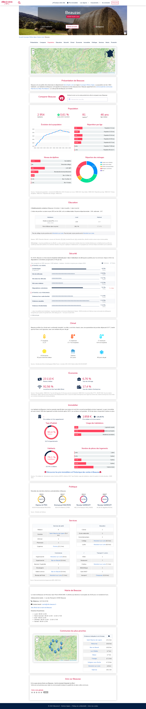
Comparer (43, 42)
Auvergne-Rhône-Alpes (30, 37)
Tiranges (94, 659)
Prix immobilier (73, 3)
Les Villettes (94, 651)
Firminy (55, 546)
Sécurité (66, 42)
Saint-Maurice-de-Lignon (57, 533)
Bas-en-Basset (55, 560)
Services (101, 42)
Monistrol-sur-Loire (57, 233)
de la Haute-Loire (69, 85)
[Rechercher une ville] (19, 2)
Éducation (59, 42)
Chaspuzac (99, 575)
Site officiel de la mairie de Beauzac (41, 608)
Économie (79, 42)
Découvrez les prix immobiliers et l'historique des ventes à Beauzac (72, 472)
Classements (94, 3)
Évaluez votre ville (59, 3)
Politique (94, 42)
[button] (33, 50)
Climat (72, 42)
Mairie (107, 42)
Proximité (114, 42)
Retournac (94, 644)
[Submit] (69, 99)
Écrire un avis (72, 27)
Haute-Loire (40, 37)
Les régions (83, 3)
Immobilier (87, 42)
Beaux (94, 655)
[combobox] (87, 99)
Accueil (21, 37)
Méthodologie (35, 315)
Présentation (34, 42)
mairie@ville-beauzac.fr (49, 604)
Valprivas (94, 670)
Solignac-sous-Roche (94, 662)
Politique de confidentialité (79, 706)
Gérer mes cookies (93, 706)
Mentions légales (65, 706)
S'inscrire (115, 3)
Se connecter (106, 3)
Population (51, 42)
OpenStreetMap (111, 72)
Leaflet (100, 72)
